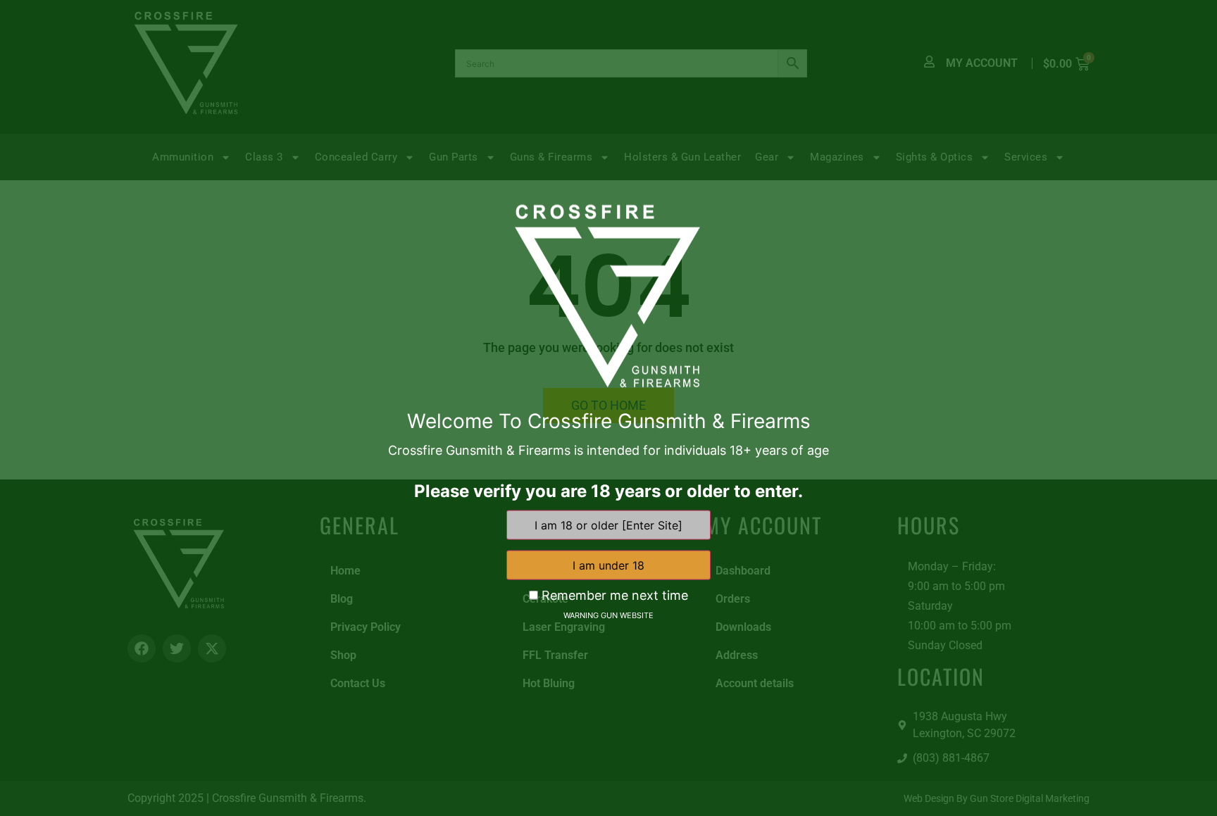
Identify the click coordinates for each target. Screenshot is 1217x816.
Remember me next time (613, 595)
